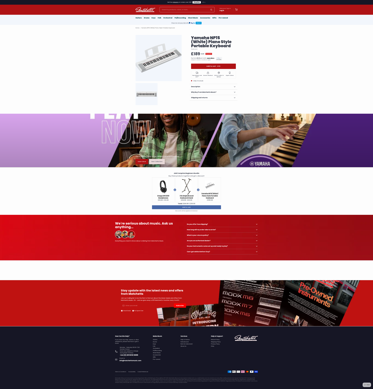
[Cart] (235, 9)
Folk (159, 18)
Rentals (197, 2)
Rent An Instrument (187, 344)
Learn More (142, 161)
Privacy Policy (215, 344)
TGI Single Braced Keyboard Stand (186, 197)
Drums (146, 18)
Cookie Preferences (143, 371)
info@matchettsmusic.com (130, 361)
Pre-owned (223, 18)
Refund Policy (215, 339)
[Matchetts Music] (145, 9)
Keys (154, 18)
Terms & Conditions (120, 371)
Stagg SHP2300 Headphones (163, 197)
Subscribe (180, 306)
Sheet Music (193, 18)
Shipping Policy (216, 342)
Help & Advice (185, 339)
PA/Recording (180, 18)
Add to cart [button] (186, 207)
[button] (213, 66)
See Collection (156, 161)
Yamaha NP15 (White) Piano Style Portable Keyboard (209, 195)
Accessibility (131, 371)
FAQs (212, 346)
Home (137, 28)
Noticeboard (185, 342)
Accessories (205, 18)
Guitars (139, 18)
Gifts (214, 18)
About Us (183, 346)
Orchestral (167, 18)
